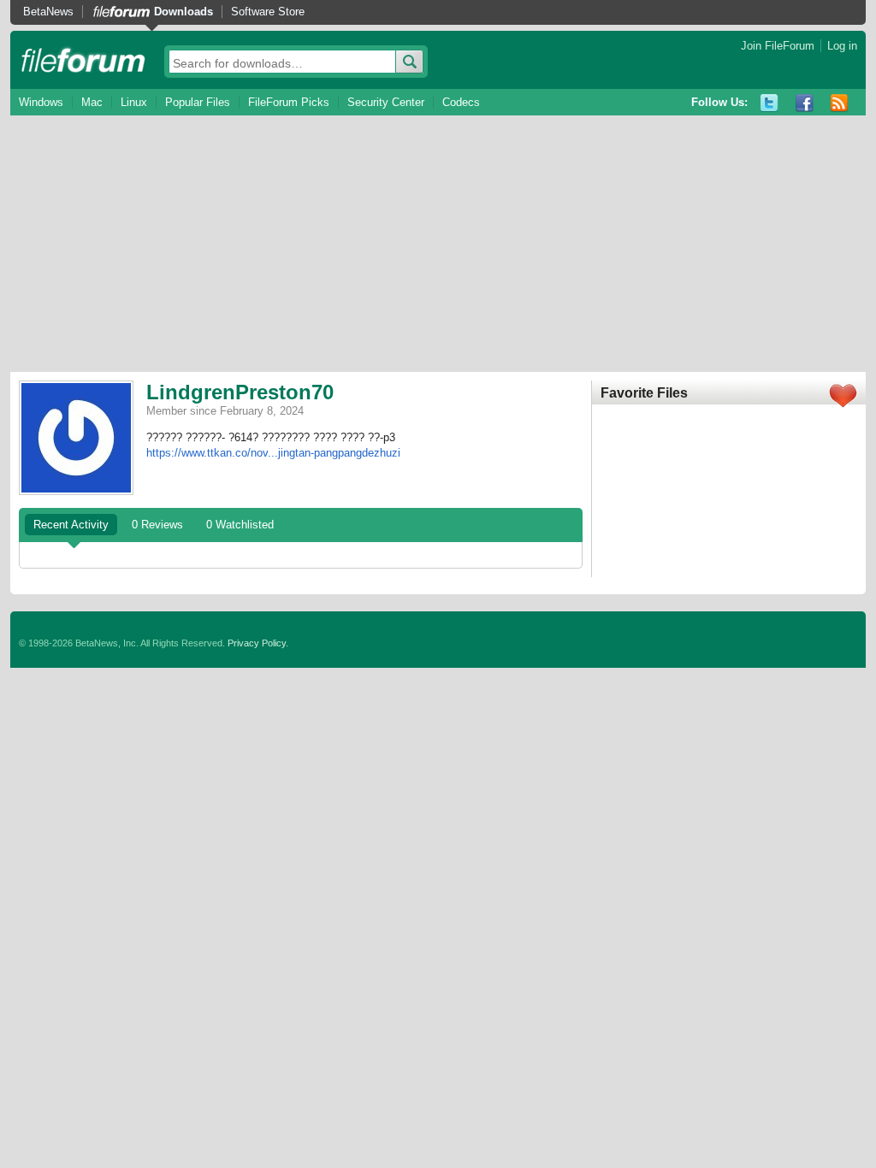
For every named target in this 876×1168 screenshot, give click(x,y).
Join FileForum (777, 45)
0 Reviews (157, 524)
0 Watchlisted (240, 524)
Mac (92, 102)
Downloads (183, 11)
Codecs (461, 102)
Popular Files (197, 102)
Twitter (769, 103)
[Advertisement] (438, 243)
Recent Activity (71, 524)
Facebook (805, 103)
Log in (842, 45)
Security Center (385, 102)
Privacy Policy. (258, 643)
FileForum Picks (288, 102)
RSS (840, 103)
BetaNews (48, 11)
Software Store (268, 11)
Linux (134, 102)
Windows (41, 102)
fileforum (83, 60)
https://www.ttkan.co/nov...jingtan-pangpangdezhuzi (273, 452)
